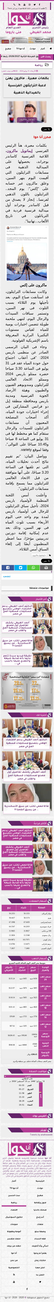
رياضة (39, 65)
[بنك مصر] (27, 40)
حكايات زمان (40, 1261)
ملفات (40, 1225)
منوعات (14, 1225)
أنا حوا (14, 1253)
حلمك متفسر (14, 1239)
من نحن (14, 1261)
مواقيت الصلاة (37, 1071)
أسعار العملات (37, 901)
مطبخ (8, 49)
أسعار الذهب (39, 958)
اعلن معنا (40, 1268)
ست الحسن (14, 1196)
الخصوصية (14, 1268)
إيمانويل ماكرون (20, 151)
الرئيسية (40, 1181)
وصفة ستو (40, 1232)
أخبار (43, 49)
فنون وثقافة (40, 1203)
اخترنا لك (41, 715)
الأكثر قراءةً (40, 823)
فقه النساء (40, 1239)
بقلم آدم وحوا (40, 1253)
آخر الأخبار (41, 599)
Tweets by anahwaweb (41, 1135)
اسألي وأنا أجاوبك (40, 1246)
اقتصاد (14, 1210)
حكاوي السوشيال (14, 1217)
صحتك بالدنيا (40, 1210)
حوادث (33, 49)
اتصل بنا (40, 1275)
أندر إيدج (40, 1217)
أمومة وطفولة (14, 1232)
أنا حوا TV (20, 49)
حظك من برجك (14, 1246)
